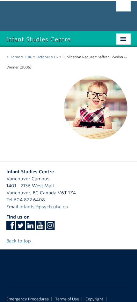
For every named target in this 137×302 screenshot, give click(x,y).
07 (56, 57)
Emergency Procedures (27, 299)
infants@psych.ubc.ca (43, 206)
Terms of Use (67, 299)
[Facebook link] (10, 227)
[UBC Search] (123, 8)
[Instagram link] (50, 227)
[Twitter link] (20, 227)
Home (15, 57)
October (43, 57)
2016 (28, 57)
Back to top (19, 240)
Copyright (94, 299)
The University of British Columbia (49, 13)
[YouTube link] (40, 227)
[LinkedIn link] (30, 227)
